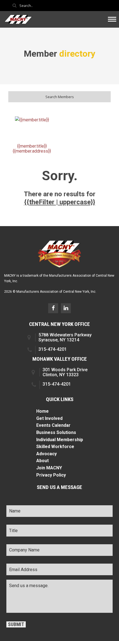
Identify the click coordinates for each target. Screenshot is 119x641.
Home (42, 411)
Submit (16, 624)
